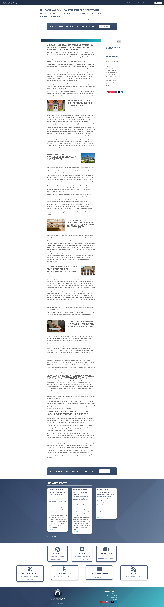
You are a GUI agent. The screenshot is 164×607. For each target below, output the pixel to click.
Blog (60, 19)
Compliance (77, 19)
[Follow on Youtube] (108, 92)
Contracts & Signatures (87, 19)
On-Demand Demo (99, 573)
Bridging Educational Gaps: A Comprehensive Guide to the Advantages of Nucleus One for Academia (57, 493)
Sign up (158, 2)
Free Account (104, 26)
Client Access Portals (67, 19)
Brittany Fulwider (46, 19)
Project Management (56, 20)
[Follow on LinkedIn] (122, 92)
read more (51, 529)
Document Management (99, 19)
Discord (82, 554)
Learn (134, 2)
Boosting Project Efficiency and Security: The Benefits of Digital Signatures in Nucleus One (113, 76)
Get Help (57, 554)
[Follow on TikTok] (110, 92)
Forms (41, 20)
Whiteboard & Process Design (75, 20)
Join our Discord (112, 595)
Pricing (139, 2)
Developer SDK (30, 574)
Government (47, 20)
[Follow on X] (119, 92)
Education (55, 499)
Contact (145, 2)
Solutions (129, 2)
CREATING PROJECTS (111, 59)
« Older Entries (51, 536)
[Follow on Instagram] (113, 92)
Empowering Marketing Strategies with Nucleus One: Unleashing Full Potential (112, 70)
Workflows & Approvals (90, 20)
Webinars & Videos (106, 555)
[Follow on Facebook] (116, 92)
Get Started (64, 574)
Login (151, 2)
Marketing (75, 499)
